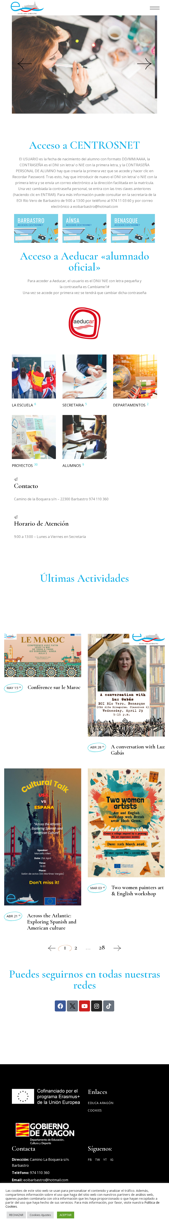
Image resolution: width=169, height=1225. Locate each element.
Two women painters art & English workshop (137, 890)
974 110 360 (40, 1172)
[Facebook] (60, 1005)
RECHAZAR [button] (16, 1215)
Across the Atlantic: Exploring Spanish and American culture (51, 921)
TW (97, 1159)
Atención (45, 85)
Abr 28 (97, 747)
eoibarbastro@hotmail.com (45, 1179)
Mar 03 (97, 888)
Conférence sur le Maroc (54, 687)
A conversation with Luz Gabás (138, 749)
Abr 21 (13, 916)
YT (105, 1159)
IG (111, 1159)
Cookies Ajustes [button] (40, 1215)
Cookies (95, 1110)
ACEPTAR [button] (66, 1215)
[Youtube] (84, 1005)
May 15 (14, 688)
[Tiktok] (108, 1005)
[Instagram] (96, 1005)
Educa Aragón (101, 1103)
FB (90, 1159)
